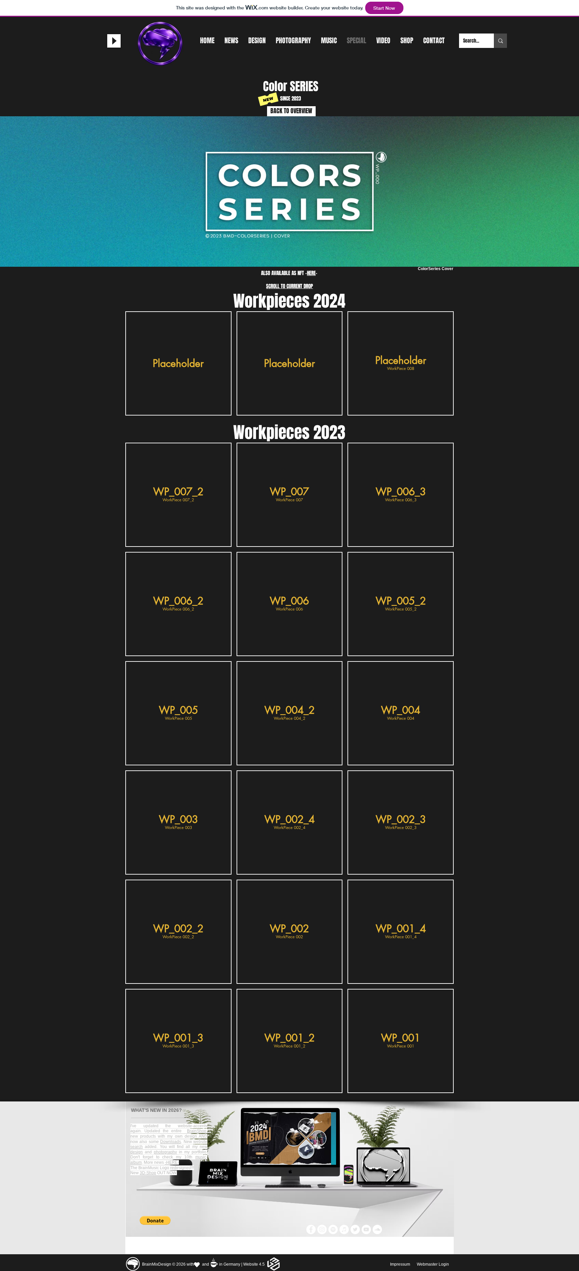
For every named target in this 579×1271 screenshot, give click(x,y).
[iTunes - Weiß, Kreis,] (344, 1229)
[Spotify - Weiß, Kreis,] (333, 1229)
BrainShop (196, 1131)
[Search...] (500, 41)
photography (165, 1152)
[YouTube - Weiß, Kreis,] (366, 1229)
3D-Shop (148, 1172)
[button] (178, 363)
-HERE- (172, 1162)
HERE (311, 273)
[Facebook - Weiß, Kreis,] (311, 1229)
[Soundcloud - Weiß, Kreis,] (377, 1229)
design (136, 1152)
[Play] (114, 41)
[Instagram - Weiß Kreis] (322, 1229)
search (136, 1146)
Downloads (170, 1141)
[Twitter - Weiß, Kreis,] (355, 1229)
